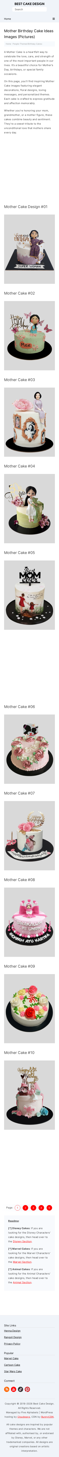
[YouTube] (13, 1391)
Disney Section (22, 1241)
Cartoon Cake (12, 1364)
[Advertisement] (29, 170)
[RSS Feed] (6, 1391)
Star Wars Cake (13, 1371)
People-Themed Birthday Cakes (27, 44)
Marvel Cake (11, 1358)
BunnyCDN (47, 1416)
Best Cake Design (29, 3)
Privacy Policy (12, 1343)
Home (8, 44)
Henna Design (12, 1330)
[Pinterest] (27, 1391)
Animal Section (22, 1282)
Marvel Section (22, 1261)
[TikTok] (20, 1391)
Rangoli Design (13, 1337)
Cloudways (24, 1416)
